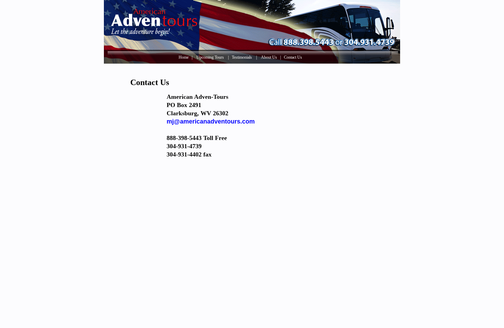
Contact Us (293, 57)
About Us (269, 57)
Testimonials (242, 57)
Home (184, 57)
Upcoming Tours (210, 57)
